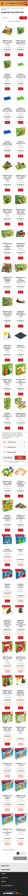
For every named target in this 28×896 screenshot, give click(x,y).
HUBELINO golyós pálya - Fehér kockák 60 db (7, 728)
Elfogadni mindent (20, 457)
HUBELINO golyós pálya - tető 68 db (7, 658)
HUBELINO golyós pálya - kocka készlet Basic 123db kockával (21, 212)
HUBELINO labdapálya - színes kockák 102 (7, 76)
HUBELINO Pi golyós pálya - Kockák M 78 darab (7, 348)
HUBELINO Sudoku (21, 550)
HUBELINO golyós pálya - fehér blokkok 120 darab (21, 729)
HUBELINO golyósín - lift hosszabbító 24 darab (7, 416)
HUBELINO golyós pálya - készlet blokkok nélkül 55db (7, 212)
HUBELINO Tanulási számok (7, 550)
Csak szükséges (8, 457)
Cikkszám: (7, 45)
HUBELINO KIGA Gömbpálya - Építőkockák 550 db (20, 518)
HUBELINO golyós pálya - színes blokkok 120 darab (7, 382)
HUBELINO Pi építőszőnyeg (21, 346)
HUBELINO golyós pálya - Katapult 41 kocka (21, 177)
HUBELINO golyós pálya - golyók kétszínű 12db (7, 483)
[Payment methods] (14, 893)
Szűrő (23, 18)
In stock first (9, 18)
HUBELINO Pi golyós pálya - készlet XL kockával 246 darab (7, 623)
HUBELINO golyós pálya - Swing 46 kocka (7, 42)
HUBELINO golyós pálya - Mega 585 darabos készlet (21, 415)
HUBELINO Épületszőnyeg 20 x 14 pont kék (7, 109)
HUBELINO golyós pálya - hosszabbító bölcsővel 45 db (21, 280)
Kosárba (7, 54)
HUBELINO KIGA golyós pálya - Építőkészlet (20, 245)
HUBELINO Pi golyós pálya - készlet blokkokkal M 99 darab (20, 623)
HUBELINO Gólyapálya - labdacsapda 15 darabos (7, 518)
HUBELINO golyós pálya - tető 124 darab (21, 658)
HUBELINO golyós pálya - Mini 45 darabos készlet (21, 42)
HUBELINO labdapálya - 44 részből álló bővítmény (20, 484)
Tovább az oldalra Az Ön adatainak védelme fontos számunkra (14, 461)
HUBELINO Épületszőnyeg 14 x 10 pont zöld (21, 75)
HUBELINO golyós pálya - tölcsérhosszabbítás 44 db (21, 382)
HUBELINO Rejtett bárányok (7, 585)
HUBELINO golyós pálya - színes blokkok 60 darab (7, 692)
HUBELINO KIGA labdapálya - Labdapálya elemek (7, 280)
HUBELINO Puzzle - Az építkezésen (21, 830)
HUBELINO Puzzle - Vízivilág (21, 764)
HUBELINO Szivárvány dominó (21, 585)
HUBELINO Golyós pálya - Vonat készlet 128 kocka (7, 178)
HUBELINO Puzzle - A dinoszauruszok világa (7, 831)
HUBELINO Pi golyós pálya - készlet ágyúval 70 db (20, 314)
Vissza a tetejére (20, 858)
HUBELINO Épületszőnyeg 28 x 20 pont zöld (21, 109)
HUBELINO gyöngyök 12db (20, 142)
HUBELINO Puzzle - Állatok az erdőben (7, 797)
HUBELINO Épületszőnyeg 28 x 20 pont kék (7, 143)
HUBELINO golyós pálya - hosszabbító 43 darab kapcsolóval (7, 246)
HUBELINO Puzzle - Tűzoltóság (7, 764)
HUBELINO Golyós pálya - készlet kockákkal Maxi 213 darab (7, 314)
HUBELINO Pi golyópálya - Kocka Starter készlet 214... (21, 693)
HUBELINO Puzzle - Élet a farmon (21, 796)
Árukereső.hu (20, 891)
